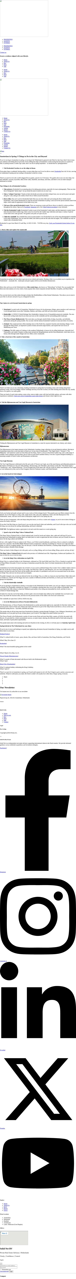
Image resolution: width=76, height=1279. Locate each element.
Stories (6, 130)
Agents (6, 128)
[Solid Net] (2, 151)
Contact (6, 722)
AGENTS (7, 41)
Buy (5, 63)
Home (5, 60)
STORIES (7, 43)
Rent (5, 65)
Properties (7, 126)
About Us (6, 61)
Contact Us (7, 131)
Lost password (4, 1271)
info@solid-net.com (9, 705)
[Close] (0, 153)
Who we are (7, 715)
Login (11, 1271)
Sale (5, 66)
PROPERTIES (8, 39)
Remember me (6, 1269)
